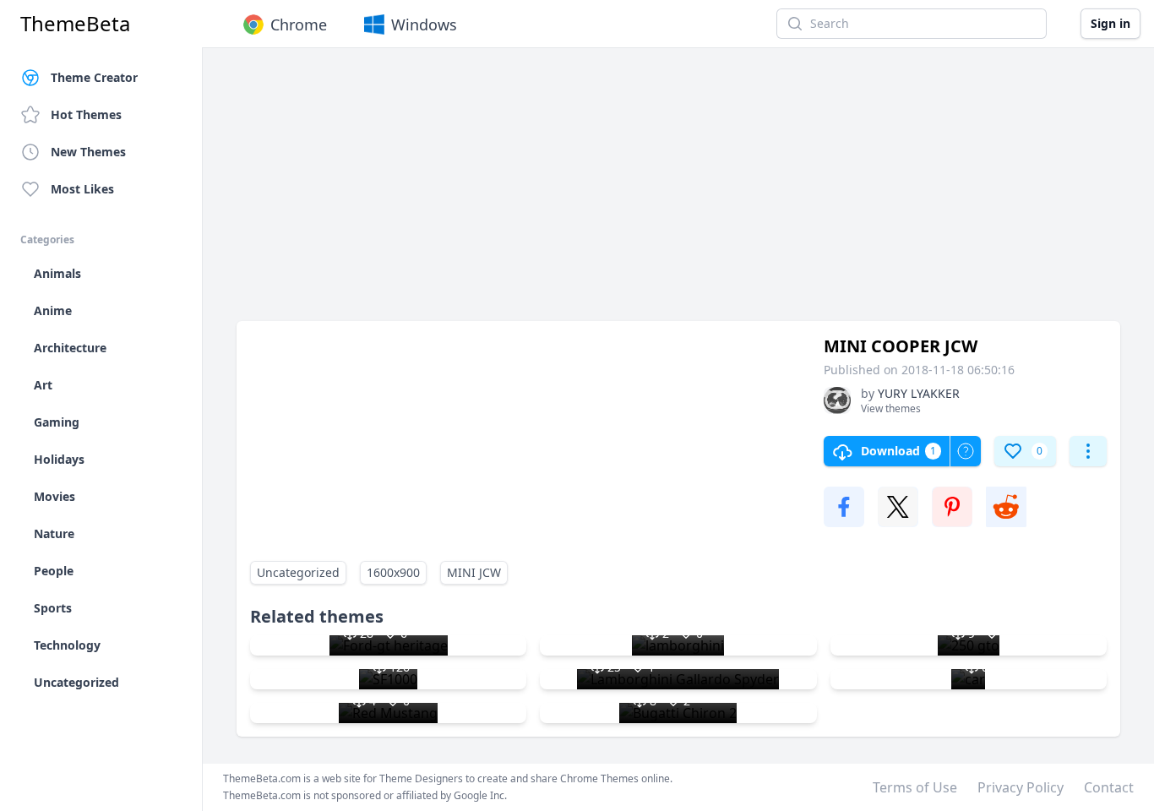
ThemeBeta (75, 23)
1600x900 (393, 572)
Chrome (298, 24)
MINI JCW (474, 572)
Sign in (1110, 23)
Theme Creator (94, 77)
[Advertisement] (678, 192)
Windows (424, 24)
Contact (1109, 787)
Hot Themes (86, 114)
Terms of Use (915, 787)
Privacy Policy (1020, 787)
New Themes (88, 152)
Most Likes (82, 189)
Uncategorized (298, 572)
